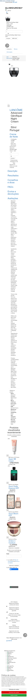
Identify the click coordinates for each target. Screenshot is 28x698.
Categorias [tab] (9, 49)
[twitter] (11, 640)
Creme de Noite (14, 135)
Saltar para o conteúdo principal (7, 0)
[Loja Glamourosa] (14, 8)
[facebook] (10, 640)
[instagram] (8, 640)
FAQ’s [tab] (10, 186)
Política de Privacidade (13, 560)
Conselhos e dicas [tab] (13, 181)
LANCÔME (16, 110)
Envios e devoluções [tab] (13, 192)
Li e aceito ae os (13, 561)
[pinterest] (9, 640)
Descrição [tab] (12, 170)
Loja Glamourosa (9, 57)
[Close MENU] (24, 41)
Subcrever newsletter (14, 565)
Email (7, 553)
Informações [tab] (9, 52)
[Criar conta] (6, 12)
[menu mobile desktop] (21, 5)
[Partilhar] (8, 104)
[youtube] (7, 640)
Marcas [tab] (15, 49)
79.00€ (15, 38)
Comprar (8, 38)
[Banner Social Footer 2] (14, 587)
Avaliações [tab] (13, 198)
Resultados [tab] (13, 175)
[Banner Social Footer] (14, 569)
